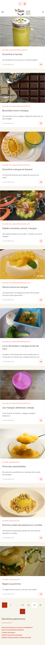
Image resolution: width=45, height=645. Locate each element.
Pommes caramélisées (14, 466)
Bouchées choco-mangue (15, 110)
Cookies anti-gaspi (8, 632)
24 (28, 605)
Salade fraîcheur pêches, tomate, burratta (16, 637)
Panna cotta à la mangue (15, 287)
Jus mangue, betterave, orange (18, 407)
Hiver (11, 50)
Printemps (17, 50)
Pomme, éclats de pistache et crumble (22, 525)
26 (40, 605)
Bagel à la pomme (11, 584)
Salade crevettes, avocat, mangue (19, 228)
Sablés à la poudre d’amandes (12, 635)
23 (22, 605)
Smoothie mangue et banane (17, 169)
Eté (10, 106)
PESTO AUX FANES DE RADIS (13, 630)
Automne (5, 50)
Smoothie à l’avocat (12, 54)
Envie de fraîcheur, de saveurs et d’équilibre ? (17, 627)
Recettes (24, 50)
